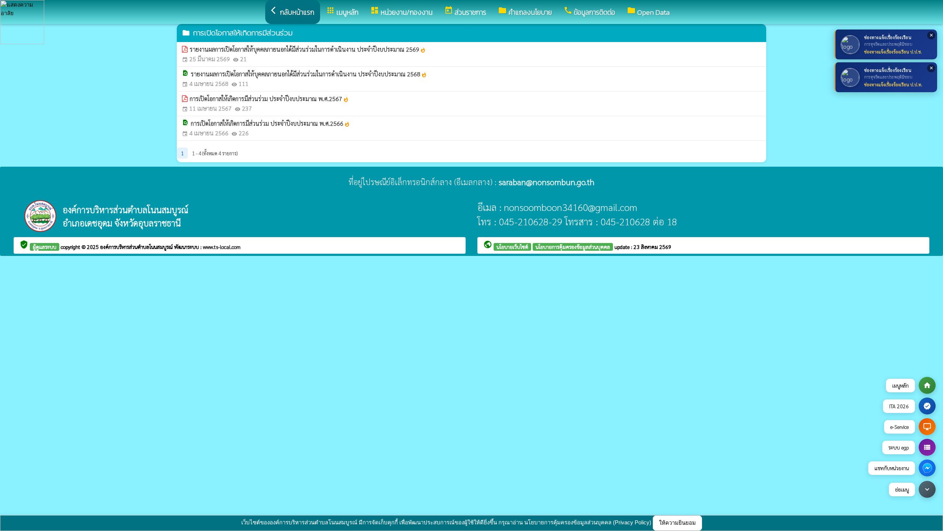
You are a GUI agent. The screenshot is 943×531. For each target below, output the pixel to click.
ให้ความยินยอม (677, 523)
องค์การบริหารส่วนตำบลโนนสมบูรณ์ (137, 246)
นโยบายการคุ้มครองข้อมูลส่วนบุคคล (573, 246)
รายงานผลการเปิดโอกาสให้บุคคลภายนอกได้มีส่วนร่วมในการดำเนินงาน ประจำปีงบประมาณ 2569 (308, 49)
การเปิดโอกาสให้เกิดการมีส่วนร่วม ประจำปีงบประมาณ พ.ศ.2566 (270, 123)
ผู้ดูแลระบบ (44, 246)
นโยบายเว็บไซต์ (512, 246)
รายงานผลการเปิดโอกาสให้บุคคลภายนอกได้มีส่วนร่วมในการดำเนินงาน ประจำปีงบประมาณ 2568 (309, 74)
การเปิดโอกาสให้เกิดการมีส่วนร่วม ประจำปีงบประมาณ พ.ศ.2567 (269, 99)
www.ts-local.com (222, 246)
